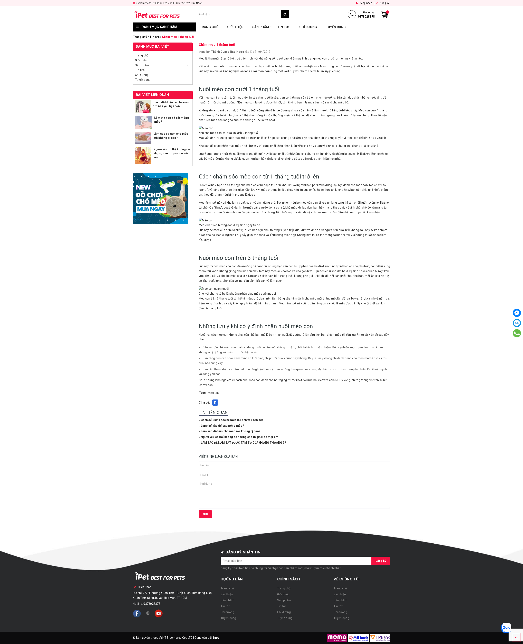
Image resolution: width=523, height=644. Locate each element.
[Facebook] (517, 313)
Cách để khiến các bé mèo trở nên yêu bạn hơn (232, 420)
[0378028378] (517, 333)
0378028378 (151, 603)
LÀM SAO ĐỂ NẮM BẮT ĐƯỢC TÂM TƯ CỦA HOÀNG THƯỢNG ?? (243, 442)
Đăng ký (384, 3)
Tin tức (284, 27)
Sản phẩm (260, 27)
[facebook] (137, 613)
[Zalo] (517, 323)
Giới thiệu (235, 27)
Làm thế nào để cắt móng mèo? (222, 425)
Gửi (205, 514)
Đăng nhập (365, 3)
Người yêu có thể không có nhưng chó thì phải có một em (239, 437)
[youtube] (159, 613)
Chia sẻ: (204, 402)
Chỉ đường (308, 27)
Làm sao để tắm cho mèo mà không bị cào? (230, 431)
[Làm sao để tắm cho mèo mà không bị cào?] (143, 138)
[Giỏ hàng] (384, 14)
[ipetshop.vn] (164, 14)
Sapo (216, 637)
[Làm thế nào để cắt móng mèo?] (143, 122)
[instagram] (148, 613)
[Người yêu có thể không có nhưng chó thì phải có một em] (143, 155)
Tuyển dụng (336, 27)
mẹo (211, 392)
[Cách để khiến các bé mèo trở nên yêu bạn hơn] (143, 106)
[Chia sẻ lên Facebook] (215, 402)
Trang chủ (209, 27)
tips (217, 392)
